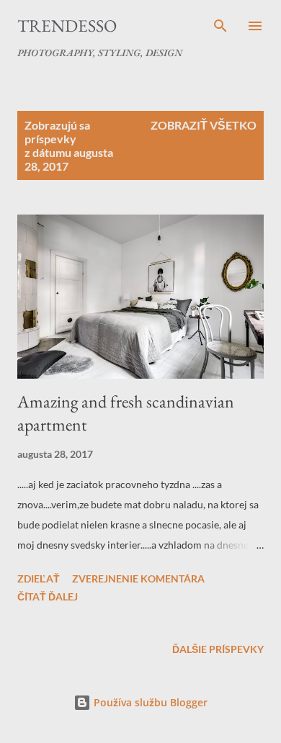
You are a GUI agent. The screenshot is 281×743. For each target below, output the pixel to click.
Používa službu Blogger (149, 702)
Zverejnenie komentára (138, 578)
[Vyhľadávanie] (220, 26)
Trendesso (67, 25)
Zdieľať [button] (38, 578)
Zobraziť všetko (204, 125)
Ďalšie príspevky (218, 649)
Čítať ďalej (47, 596)
